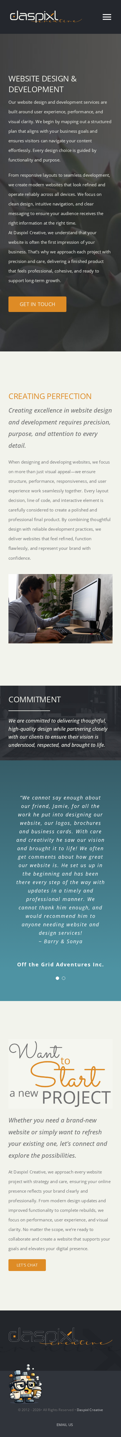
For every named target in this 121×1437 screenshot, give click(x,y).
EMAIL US (65, 1424)
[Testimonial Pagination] (57, 978)
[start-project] (60, 1041)
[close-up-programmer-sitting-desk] (60, 576)
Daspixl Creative (90, 1409)
